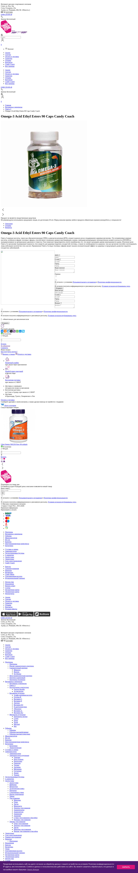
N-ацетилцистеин (20, 707)
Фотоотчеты (9, 594)
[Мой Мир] (20, 331)
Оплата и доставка (12, 56)
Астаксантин (18, 691)
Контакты (8, 62)
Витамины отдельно (16, 693)
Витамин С (18, 699)
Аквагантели (18, 812)
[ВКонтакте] (2, 331)
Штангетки (13, 787)
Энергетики (9, 559)
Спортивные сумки (16, 792)
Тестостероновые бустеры (14, 553)
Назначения (9, 584)
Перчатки (13, 790)
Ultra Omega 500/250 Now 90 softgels (14, 444)
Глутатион (17, 771)
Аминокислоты (11, 551)
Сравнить (4, 348)
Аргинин (17, 767)
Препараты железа (20, 717)
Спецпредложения (12, 568)
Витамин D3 (18, 705)
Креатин (8, 542)
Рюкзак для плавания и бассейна (26, 831)
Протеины (9, 532)
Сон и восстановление (13, 561)
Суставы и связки (11, 549)
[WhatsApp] (17, 331)
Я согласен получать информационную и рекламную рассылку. (92, 286)
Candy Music (9, 574)
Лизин (16, 773)
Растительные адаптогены (19, 687)
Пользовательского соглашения (84, 282)
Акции (7, 53)
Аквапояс (17, 816)
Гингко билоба (19, 689)
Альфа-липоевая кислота (23, 695)
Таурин (16, 765)
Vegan (7, 849)
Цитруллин (18, 761)
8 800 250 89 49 (6, 14)
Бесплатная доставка (12, 380)
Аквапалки (18, 814)
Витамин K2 (18, 713)
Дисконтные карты (12, 592)
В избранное (5, 346)
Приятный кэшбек (12, 363)
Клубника (17, 674)
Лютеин (17, 703)
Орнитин (17, 763)
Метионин (18, 769)
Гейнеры (8, 536)
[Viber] (14, 331)
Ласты (16, 804)
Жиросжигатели (11, 538)
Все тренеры (9, 66)
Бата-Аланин (18, 759)
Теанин (16, 775)
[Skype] (23, 331)
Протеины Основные (17, 680)
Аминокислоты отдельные (19, 755)
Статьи (7, 588)
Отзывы (8, 60)
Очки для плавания (21, 823)
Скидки (8, 55)
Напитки (8, 570)
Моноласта (18, 806)
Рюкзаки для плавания (22, 820)
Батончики (9, 546)
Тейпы (11, 796)
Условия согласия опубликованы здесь (116, 286)
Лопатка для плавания (22, 808)
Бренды (8, 567)
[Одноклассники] (5, 331)
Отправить (59, 288)
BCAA (7, 540)
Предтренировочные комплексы (17, 544)
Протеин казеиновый (17, 678)
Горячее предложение (13, 837)
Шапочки (17, 800)
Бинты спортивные (16, 794)
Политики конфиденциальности (110, 282)
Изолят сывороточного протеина (21, 666)
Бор (15, 726)
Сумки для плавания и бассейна (25, 818)
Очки (16, 802)
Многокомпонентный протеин (20, 676)
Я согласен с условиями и (88, 282)
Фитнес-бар (9, 582)
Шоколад (17, 670)
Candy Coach (10, 64)
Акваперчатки (19, 810)
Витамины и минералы (13, 534)
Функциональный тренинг (15, 578)
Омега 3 (12, 685)
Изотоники (13, 841)
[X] (11, 331)
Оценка (57, 274)
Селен (16, 718)
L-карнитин (9, 555)
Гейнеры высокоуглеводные (19, 734)
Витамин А (18, 711)
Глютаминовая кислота (13, 576)
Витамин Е (18, 701)
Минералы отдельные (17, 715)
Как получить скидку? (9, 352)
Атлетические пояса (16, 788)
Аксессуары (9, 557)
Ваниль (16, 672)
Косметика (9, 572)
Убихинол (17, 709)
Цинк (16, 720)
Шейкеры (13, 785)
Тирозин (17, 757)
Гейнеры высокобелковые (18, 732)
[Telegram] (8, 331)
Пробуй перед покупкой (14, 371)
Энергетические (15, 748)
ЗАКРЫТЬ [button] (126, 867)
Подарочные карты (12, 590)
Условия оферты (11, 609)
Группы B (17, 697)
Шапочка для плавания (22, 829)
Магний (17, 724)
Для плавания (14, 798)
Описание (9, 224)
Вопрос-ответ (10, 586)
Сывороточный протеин (18, 668)
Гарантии (8, 58)
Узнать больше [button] (33, 870)
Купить (3, 344)
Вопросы (8, 227)
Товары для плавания (17, 822)
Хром (16, 722)
